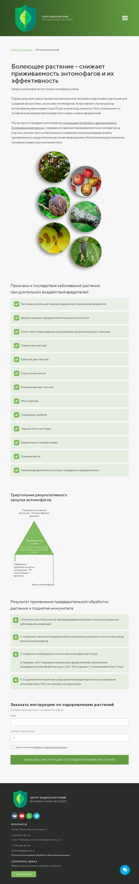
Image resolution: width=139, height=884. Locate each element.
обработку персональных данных (50, 747)
